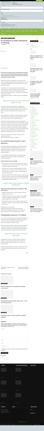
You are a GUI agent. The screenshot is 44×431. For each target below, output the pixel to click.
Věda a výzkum (34, 144)
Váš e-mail (3, 22)
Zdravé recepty (34, 109)
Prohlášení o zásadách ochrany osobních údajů (10, 16)
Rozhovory (33, 122)
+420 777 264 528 (4, 409)
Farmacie (33, 140)
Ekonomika (33, 124)
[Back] (16, 1)
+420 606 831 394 (4, 410)
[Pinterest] (14, 47)
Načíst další (32, 101)
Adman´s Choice (34, 139)
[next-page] (31, 215)
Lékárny (32, 126)
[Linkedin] (19, 47)
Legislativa (33, 132)
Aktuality (5, 38)
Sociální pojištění (34, 125)
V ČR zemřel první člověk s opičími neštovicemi (7, 268)
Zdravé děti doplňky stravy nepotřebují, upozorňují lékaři (35, 95)
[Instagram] (14, 1)
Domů (2, 36)
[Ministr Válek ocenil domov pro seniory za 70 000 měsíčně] (22, 382)
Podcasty (33, 121)
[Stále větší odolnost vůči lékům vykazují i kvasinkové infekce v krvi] (36, 187)
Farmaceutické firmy (35, 135)
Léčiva (32, 118)
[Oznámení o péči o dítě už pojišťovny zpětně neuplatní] (15, 309)
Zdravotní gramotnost (4, 283)
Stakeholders (33, 136)
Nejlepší (32, 45)
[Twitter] (15, 1)
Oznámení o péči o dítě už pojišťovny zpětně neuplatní (36, 83)
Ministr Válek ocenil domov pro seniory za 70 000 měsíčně (21, 387)
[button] (41, 30)
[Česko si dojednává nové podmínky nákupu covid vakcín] (15, 280)
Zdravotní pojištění (3, 312)
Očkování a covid (34, 114)
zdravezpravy (4, 44)
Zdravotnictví (9, 38)
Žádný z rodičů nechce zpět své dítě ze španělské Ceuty (36, 178)
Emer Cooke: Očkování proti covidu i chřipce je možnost (23, 268)
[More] (22, 47)
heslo (2, 13)
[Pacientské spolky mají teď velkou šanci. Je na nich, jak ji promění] (15, 294)
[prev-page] (1, 319)
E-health (32, 107)
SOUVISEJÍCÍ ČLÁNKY (6, 274)
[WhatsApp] (17, 47)
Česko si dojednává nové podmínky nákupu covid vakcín (36, 57)
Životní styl (33, 131)
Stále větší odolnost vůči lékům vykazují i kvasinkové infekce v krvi (36, 194)
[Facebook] (13, 1)
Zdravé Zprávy (34, 111)
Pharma (32, 376)
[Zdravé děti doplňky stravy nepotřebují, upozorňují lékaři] (36, 91)
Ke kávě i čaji (3, 33)
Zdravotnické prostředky (36, 129)
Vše (32, 44)
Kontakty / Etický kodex (7, 3)
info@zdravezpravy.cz (5, 412)
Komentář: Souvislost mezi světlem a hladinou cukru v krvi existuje (36, 210)
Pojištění (13, 38)
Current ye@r (3, 355)
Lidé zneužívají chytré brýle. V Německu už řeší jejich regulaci (36, 162)
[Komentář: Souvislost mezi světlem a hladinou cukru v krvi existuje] (36, 203)
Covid (32, 137)
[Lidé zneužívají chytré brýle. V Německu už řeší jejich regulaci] (36, 155)
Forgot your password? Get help (7, 15)
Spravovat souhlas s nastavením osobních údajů (23, 424)
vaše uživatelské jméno (5, 9)
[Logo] (4, 29)
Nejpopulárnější (34, 46)
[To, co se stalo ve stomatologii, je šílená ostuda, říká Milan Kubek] (22, 395)
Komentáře (33, 110)
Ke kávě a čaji (33, 147)
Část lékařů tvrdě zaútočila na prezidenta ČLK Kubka (21, 374)
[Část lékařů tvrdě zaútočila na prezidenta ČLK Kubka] (22, 370)
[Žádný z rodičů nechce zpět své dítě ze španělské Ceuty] (36, 171)
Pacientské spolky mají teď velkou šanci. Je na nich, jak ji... (36, 70)
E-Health (32, 379)
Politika (5, 36)
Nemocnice (33, 115)
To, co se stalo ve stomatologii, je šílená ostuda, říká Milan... (21, 400)
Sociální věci (33, 133)
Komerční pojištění (34, 128)
